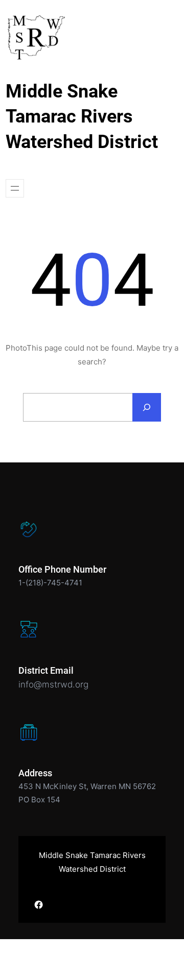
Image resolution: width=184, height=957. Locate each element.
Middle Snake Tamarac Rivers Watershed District (82, 117)
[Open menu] (15, 188)
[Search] (146, 407)
